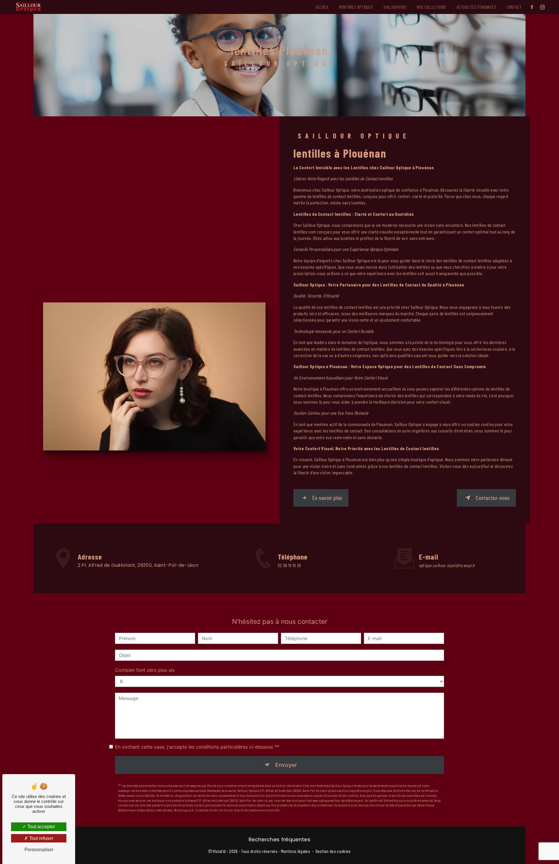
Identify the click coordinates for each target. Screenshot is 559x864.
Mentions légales (295, 851)
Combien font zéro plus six (145, 670)
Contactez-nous (493, 497)
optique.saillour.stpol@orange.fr (447, 565)
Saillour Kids (394, 7)
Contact (514, 7)
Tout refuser (40, 838)
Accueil (322, 7)
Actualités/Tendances (476, 7)
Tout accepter (40, 826)
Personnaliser (38, 849)
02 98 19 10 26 (289, 565)
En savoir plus (327, 497)
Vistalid (219, 851)
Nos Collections (431, 7)
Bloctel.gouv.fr (184, 810)
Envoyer (286, 764)
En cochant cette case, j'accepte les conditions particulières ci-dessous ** (197, 747)
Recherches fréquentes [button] (279, 839)
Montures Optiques (356, 7)
